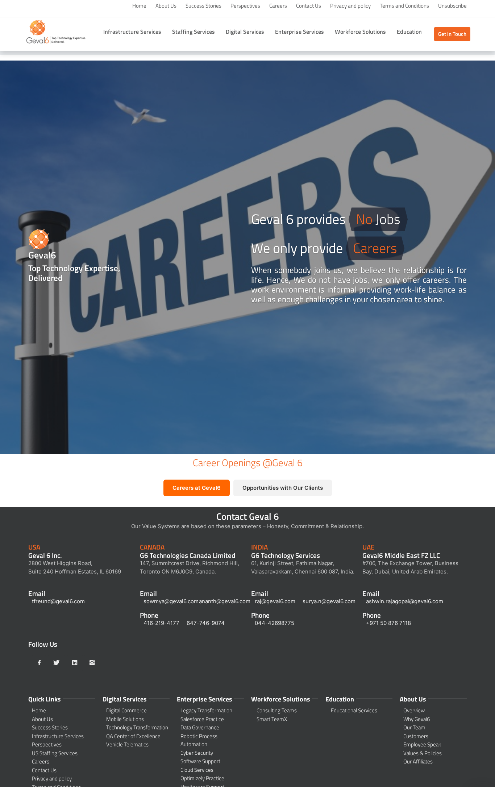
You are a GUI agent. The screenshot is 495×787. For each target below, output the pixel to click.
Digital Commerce (126, 710)
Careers (278, 6)
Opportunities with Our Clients (282, 487)
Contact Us (308, 6)
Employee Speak (422, 745)
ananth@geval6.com (224, 601)
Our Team (414, 728)
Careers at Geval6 (196, 487)
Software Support (200, 761)
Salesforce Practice (202, 719)
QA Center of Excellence (133, 736)
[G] (56, 33)
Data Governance (199, 728)
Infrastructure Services (58, 736)
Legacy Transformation (206, 710)
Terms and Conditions (404, 6)
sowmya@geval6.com (171, 601)
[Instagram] (92, 663)
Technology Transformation (137, 728)
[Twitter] (56, 663)
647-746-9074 (206, 623)
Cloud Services (196, 770)
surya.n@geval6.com (329, 601)
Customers (415, 736)
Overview (414, 710)
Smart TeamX (272, 719)
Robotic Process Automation (198, 740)
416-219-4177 (161, 623)
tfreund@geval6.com (58, 601)
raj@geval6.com (275, 601)
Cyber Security (196, 753)
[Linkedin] (75, 663)
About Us (165, 6)
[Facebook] (39, 663)
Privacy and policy (350, 6)
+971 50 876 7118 (388, 623)
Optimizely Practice (202, 778)
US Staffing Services (55, 753)
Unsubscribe (452, 6)
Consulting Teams (277, 710)
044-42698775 (274, 623)
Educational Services (354, 710)
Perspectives (245, 6)
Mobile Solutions (125, 719)
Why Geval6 (416, 719)
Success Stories (203, 6)
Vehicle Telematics (127, 745)
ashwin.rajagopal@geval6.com (404, 601)
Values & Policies (422, 753)
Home (139, 6)
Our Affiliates (418, 762)
